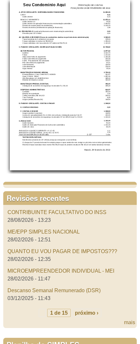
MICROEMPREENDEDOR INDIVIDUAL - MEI (60, 271)
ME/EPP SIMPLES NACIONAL (43, 232)
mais (129, 322)
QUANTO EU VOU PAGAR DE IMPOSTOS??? (62, 251)
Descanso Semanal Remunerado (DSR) (54, 290)
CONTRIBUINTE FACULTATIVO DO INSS (56, 212)
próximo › (86, 313)
